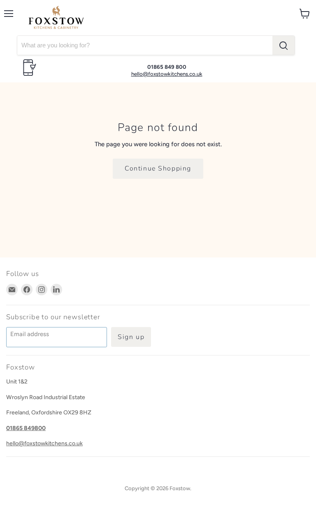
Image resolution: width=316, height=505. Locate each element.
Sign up (131, 336)
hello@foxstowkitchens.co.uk (166, 74)
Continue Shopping (158, 168)
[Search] (283, 45)
